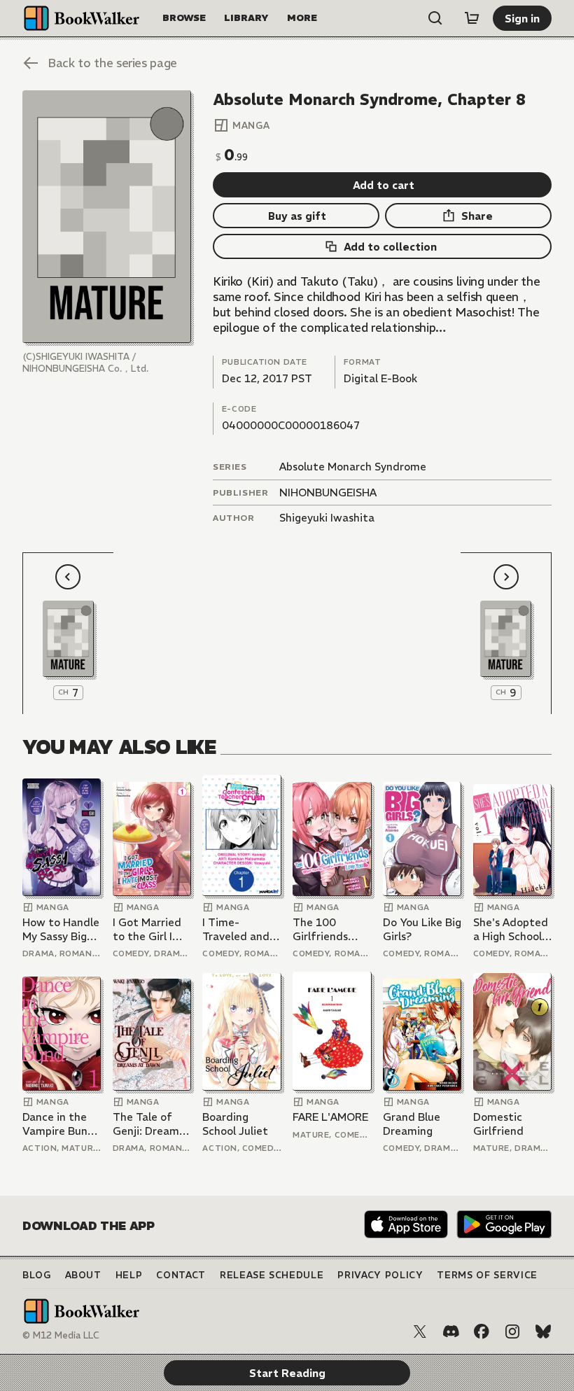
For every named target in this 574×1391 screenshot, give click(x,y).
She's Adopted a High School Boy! (510, 929)
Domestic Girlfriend (498, 1124)
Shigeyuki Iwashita (326, 517)
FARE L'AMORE (330, 1117)
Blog (36, 1275)
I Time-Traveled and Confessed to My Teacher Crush (237, 929)
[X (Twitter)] (420, 1331)
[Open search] (435, 18)
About (83, 1275)
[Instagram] (512, 1331)
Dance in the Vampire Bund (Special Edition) (58, 1124)
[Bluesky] (543, 1331)
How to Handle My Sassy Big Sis (60, 929)
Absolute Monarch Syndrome (352, 466)
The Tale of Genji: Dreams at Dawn (148, 1124)
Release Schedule (271, 1275)
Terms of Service (487, 1275)
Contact (181, 1275)
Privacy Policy (380, 1275)
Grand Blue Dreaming (411, 1124)
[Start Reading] (106, 216)
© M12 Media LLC (60, 1335)
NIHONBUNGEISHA (328, 492)
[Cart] (471, 18)
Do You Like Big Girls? (422, 929)
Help (129, 1275)
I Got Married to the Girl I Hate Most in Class (147, 929)
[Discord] (450, 1331)
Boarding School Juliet (235, 1124)
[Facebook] (481, 1331)
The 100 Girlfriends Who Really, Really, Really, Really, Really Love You (327, 929)
